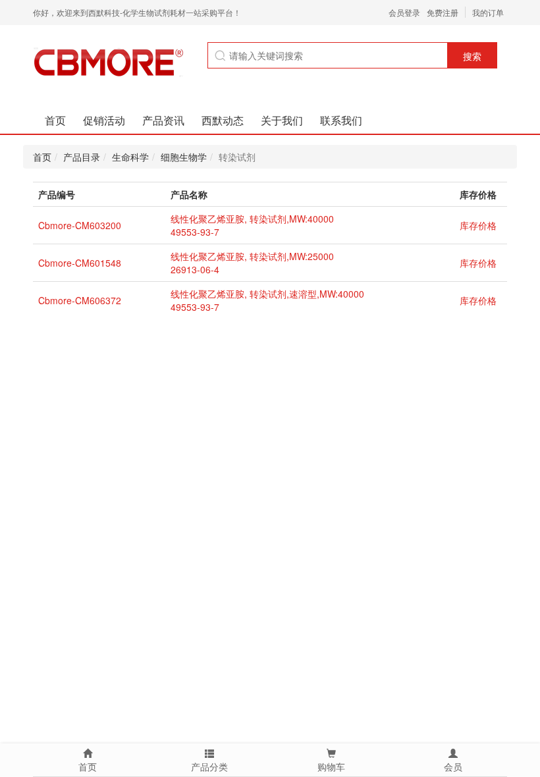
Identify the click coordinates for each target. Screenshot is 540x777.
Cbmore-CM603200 (79, 225)
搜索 (472, 56)
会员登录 (404, 12)
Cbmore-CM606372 (79, 300)
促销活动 (104, 120)
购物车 (331, 766)
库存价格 (478, 225)
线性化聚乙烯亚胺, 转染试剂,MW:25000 (252, 256)
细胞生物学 (184, 156)
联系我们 (341, 120)
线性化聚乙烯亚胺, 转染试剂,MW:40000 (252, 218)
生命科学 (130, 156)
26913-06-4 (195, 269)
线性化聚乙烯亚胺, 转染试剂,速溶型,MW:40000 (267, 293)
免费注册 (442, 12)
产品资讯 (163, 120)
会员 (453, 766)
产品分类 (209, 766)
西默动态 (223, 120)
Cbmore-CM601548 (79, 262)
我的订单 (488, 12)
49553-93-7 (195, 231)
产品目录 (81, 156)
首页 (55, 120)
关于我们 (282, 120)
